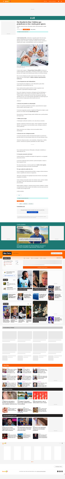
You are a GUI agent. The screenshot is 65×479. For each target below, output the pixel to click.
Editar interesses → (59, 257)
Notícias (18, 244)
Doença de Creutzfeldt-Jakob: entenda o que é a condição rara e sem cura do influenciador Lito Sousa (12, 436)
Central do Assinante (52, 1)
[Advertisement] (55, 410)
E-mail (58, 1)
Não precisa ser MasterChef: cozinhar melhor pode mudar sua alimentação (27, 410)
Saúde (21, 203)
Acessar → (14, 279)
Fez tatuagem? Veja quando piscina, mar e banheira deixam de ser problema (25, 403)
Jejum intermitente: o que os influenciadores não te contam (40, 402)
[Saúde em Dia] (19, 195)
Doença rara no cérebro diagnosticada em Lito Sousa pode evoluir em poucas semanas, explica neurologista (9, 429)
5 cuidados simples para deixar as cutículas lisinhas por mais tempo (12, 409)
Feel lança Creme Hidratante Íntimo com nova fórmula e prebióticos (39, 429)
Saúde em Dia (25, 203)
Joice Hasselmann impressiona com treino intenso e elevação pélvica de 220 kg (25, 429)
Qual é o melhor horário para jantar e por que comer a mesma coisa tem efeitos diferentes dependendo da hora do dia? (43, 410)
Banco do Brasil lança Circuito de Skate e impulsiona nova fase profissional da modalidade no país (27, 436)
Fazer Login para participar (32, 212)
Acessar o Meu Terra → (16, 253)
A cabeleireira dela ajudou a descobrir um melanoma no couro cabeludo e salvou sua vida (9, 403)
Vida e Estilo (31, 203)
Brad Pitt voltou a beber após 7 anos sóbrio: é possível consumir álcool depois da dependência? (43, 436)
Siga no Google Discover (8, 275)
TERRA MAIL (45, 1)
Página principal (7, 1)
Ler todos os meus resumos (42, 267)
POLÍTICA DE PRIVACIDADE (41, 471)
